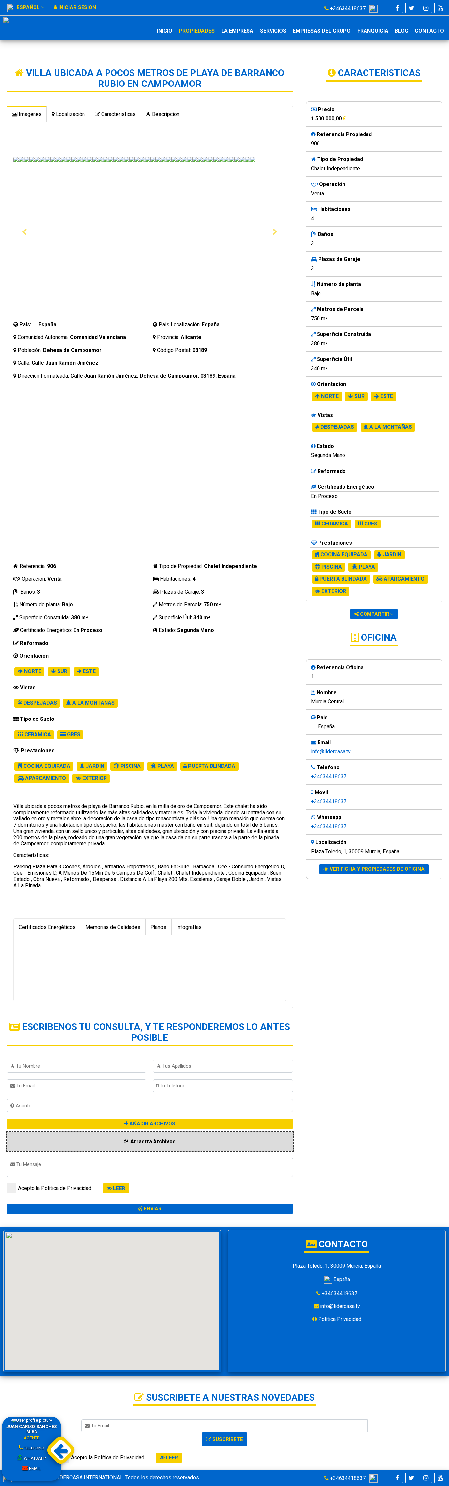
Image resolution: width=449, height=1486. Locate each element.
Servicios (273, 31)
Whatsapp (34, 1458)
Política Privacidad (339, 1319)
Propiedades (197, 31)
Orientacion (33, 656)
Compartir (374, 614)
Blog (401, 31)
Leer (118, 1188)
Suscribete (227, 1439)
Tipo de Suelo (36, 719)
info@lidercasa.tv (331, 751)
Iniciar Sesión (76, 7)
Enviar (152, 1209)
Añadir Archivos (151, 1124)
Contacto (429, 31)
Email (34, 1468)
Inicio (164, 31)
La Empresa (237, 31)
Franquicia (372, 31)
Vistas (27, 687)
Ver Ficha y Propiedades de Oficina (376, 869)
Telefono (33, 1448)
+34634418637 (349, 8)
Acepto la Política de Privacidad (54, 1188)
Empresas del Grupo (322, 31)
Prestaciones (37, 750)
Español (28, 7)
